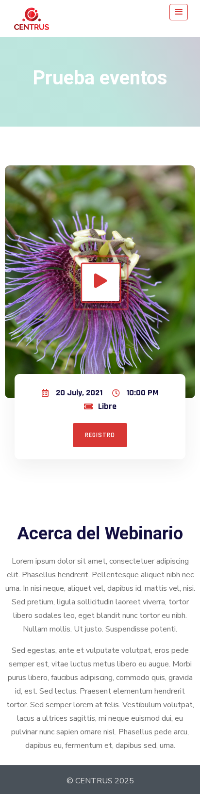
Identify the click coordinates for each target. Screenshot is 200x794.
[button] (100, 435)
